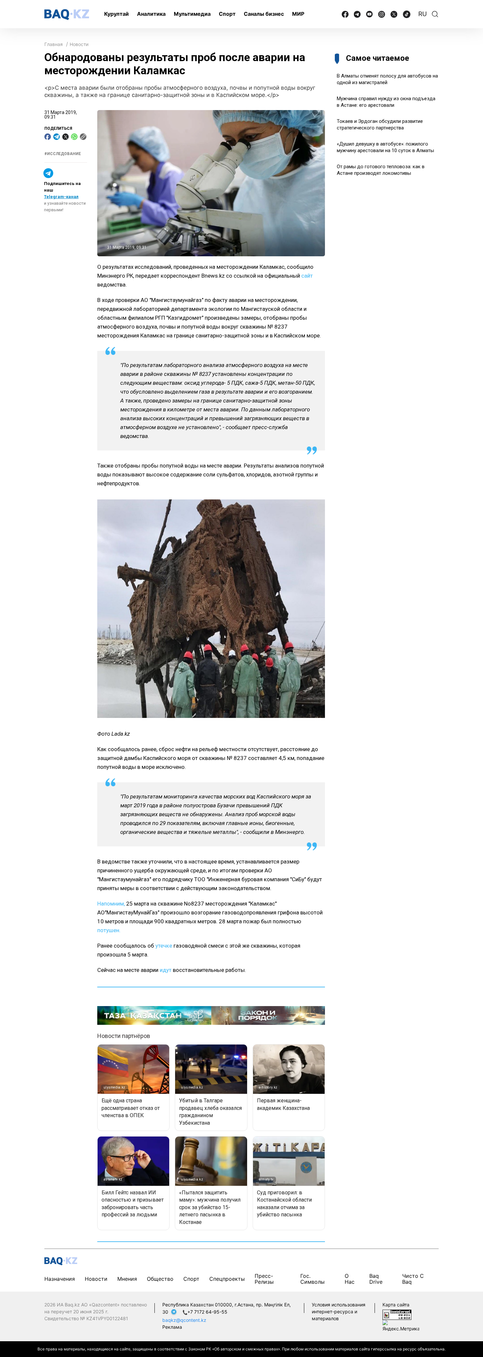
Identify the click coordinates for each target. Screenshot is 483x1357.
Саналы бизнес (264, 14)
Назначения (59, 1279)
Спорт (227, 14)
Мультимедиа (192, 14)
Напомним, (111, 903)
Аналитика (151, 14)
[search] (435, 14)
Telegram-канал (61, 197)
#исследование (62, 153)
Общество (160, 1279)
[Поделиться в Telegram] (56, 136)
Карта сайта (395, 1304)
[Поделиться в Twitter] (65, 136)
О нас (350, 1279)
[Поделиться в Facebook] (47, 136)
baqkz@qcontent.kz (184, 1320)
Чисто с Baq (413, 1279)
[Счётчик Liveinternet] (396, 1314)
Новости (79, 44)
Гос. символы (312, 1279)
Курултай (116, 14)
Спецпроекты (227, 1279)
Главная (53, 44)
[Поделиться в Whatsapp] (74, 136)
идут (166, 970)
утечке (163, 945)
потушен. (109, 930)
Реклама (172, 1327)
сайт (307, 275)
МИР (298, 14)
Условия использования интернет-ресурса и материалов (338, 1311)
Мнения (127, 1279)
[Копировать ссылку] (83, 136)
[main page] (66, 14)
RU (422, 14)
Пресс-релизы (264, 1279)
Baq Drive (375, 1279)
